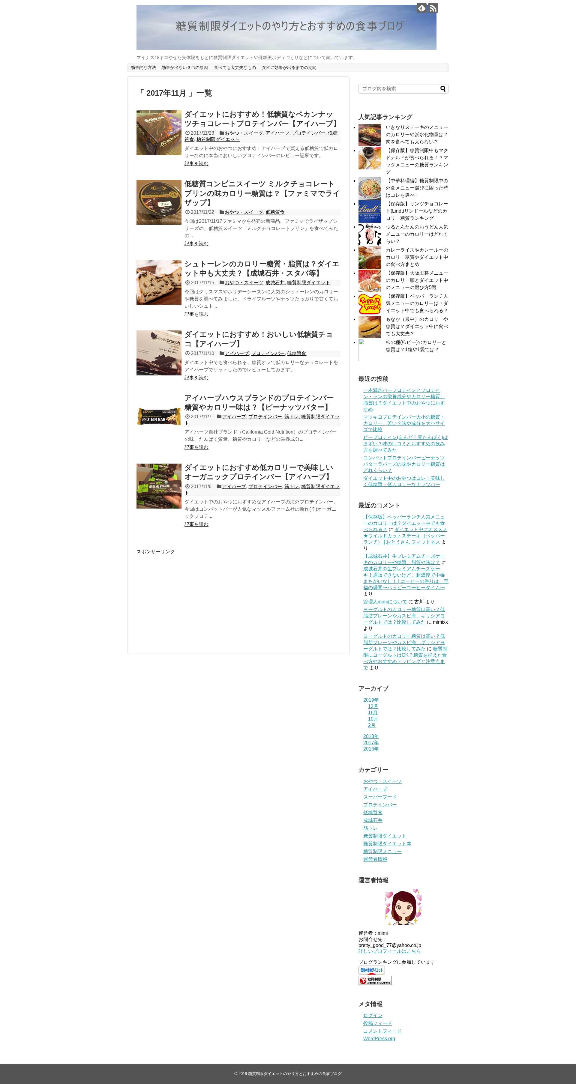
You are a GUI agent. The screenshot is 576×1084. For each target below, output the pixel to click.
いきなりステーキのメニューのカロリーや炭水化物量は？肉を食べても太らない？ (417, 134)
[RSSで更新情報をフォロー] (433, 8)
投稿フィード (377, 1023)
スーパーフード (380, 796)
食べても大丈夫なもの (235, 67)
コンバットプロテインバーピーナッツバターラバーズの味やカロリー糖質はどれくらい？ (404, 464)
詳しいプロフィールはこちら (389, 951)
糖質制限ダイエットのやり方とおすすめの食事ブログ (295, 1073)
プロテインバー (309, 133)
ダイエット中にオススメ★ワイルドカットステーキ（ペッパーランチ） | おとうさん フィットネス (405, 536)
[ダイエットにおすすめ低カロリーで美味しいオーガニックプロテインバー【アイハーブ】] (159, 486)
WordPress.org (379, 1038)
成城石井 (275, 282)
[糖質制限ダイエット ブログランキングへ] (375, 983)
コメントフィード (382, 1031)
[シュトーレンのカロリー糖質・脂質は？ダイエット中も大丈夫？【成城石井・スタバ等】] (159, 282)
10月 (373, 718)
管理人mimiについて (385, 601)
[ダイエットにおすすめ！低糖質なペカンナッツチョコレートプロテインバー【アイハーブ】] (159, 132)
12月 (373, 706)
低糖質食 (275, 212)
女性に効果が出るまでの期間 (289, 67)
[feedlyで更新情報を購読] (422, 8)
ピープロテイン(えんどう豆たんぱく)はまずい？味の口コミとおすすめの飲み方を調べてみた (405, 443)
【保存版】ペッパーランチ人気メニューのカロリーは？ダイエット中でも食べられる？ (417, 303)
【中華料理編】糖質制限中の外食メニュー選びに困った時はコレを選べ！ (417, 188)
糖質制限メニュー (382, 851)
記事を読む (196, 163)
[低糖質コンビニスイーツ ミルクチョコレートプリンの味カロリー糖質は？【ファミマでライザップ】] (159, 202)
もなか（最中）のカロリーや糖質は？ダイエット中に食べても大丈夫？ (417, 326)
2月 (372, 725)
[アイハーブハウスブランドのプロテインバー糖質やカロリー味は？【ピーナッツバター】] (159, 416)
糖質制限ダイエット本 (387, 843)
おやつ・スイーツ (244, 133)
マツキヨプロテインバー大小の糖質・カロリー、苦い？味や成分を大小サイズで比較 (404, 423)
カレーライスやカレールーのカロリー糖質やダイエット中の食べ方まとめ (417, 257)
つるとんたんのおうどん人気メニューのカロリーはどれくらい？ (417, 234)
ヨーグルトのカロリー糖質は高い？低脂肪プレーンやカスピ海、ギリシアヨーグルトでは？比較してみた (404, 616)
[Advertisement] (186, 597)
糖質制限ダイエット (218, 139)
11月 (373, 712)
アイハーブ (278, 133)
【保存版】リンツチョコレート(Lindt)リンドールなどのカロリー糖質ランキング (417, 211)
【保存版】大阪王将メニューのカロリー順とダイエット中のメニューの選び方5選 (417, 280)
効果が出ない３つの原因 (185, 67)
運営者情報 (375, 859)
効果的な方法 (143, 67)
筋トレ (291, 416)
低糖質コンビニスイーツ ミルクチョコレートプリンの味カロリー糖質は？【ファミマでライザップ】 (262, 193)
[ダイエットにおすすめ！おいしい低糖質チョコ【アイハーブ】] (159, 352)
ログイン (372, 1015)
